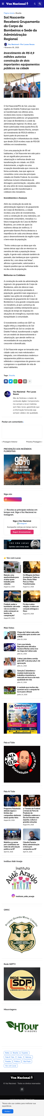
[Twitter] (11, 381)
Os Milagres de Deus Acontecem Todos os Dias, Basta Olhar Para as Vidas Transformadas (31, 579)
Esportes (25, 1053)
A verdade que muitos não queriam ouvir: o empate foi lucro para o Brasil (28, 689)
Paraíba (8, 1061)
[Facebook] (6, 381)
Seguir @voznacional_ (22, 532)
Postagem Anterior (10, 442)
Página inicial (9, 13)
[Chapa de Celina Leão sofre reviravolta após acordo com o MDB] (10, 635)
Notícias (28, 1057)
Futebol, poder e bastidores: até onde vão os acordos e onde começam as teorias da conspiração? (12, 609)
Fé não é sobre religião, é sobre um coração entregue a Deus (31, 607)
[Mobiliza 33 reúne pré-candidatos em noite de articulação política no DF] (12, 834)
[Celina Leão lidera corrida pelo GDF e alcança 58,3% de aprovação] (10, 661)
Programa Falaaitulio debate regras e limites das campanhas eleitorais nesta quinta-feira (12, 813)
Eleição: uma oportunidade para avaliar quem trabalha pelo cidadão (11, 579)
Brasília (18, 13)
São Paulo (27, 1061)
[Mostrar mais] (30, 381)
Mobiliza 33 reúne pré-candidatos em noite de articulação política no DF (12, 845)
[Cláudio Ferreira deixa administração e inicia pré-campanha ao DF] (31, 834)
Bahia (7, 1053)
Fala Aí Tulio (9, 1057)
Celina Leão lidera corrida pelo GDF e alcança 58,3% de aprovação (28, 661)
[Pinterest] (20, 381)
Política (17, 1061)
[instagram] (13, 499)
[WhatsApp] (15, 381)
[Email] (25, 381)
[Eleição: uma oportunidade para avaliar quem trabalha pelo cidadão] (12, 567)
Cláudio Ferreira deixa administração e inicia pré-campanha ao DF (31, 845)
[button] (3, 4)
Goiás (20, 1057)
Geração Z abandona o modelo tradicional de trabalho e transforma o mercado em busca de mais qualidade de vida (28, 675)
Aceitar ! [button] (8, 1111)
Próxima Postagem (33, 442)
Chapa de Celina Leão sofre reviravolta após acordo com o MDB (28, 634)
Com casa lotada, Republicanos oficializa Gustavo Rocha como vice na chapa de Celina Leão (27, 647)
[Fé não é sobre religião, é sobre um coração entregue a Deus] (31, 596)
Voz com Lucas (10, 1066)
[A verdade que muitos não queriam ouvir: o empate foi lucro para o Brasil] (10, 690)
